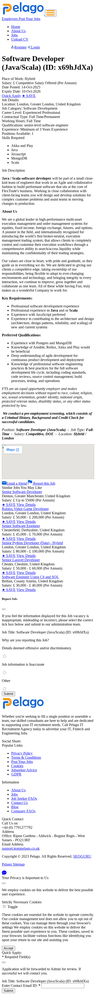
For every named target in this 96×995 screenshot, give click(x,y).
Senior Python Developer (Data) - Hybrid (32, 543)
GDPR (16, 774)
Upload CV (19, 39)
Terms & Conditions (26, 757)
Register (20, 47)
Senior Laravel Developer (21, 560)
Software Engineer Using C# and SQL (30, 577)
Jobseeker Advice (24, 770)
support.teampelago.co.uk (21, 848)
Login (35, 47)
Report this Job (43, 483)
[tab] (48, 904)
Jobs (14, 35)
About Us (18, 31)
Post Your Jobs (22, 762)
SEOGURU (82, 856)
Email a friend (16, 483)
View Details (26, 505)
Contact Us (19, 803)
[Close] (4, 609)
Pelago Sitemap (13, 864)
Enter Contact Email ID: (21, 986)
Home (15, 27)
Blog (14, 807)
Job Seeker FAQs (24, 798)
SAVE (29, 96)
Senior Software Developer (22, 492)
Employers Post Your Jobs (21, 19)
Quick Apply (11, 96)
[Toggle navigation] (50, 13)
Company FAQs (23, 811)
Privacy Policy (22, 753)
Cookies (17, 766)
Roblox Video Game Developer (25, 509)
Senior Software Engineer (21, 526)
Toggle (12, 907)
